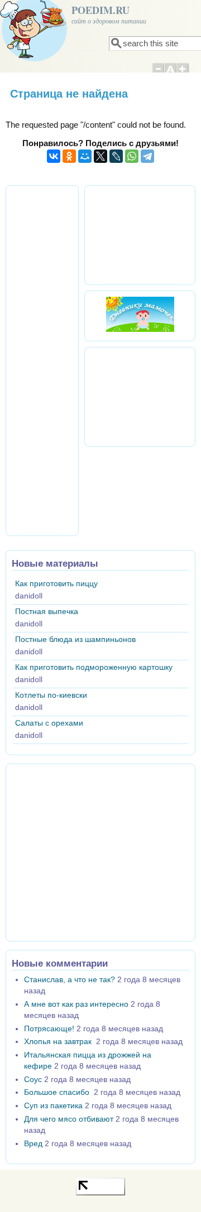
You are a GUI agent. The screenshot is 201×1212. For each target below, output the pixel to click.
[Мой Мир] (85, 156)
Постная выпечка (46, 611)
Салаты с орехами (49, 723)
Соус (33, 1079)
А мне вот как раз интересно (76, 1004)
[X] (100, 156)
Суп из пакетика (53, 1106)
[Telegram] (147, 156)
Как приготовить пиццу (56, 584)
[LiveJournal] (116, 156)
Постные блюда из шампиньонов (75, 639)
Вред (33, 1143)
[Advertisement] (57, 358)
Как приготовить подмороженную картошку (94, 667)
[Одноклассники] (69, 156)
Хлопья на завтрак (59, 1041)
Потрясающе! (49, 1029)
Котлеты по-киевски (51, 695)
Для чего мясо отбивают (68, 1119)
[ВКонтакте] (53, 156)
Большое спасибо (58, 1092)
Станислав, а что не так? (69, 980)
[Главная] (33, 58)
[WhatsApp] (131, 156)
